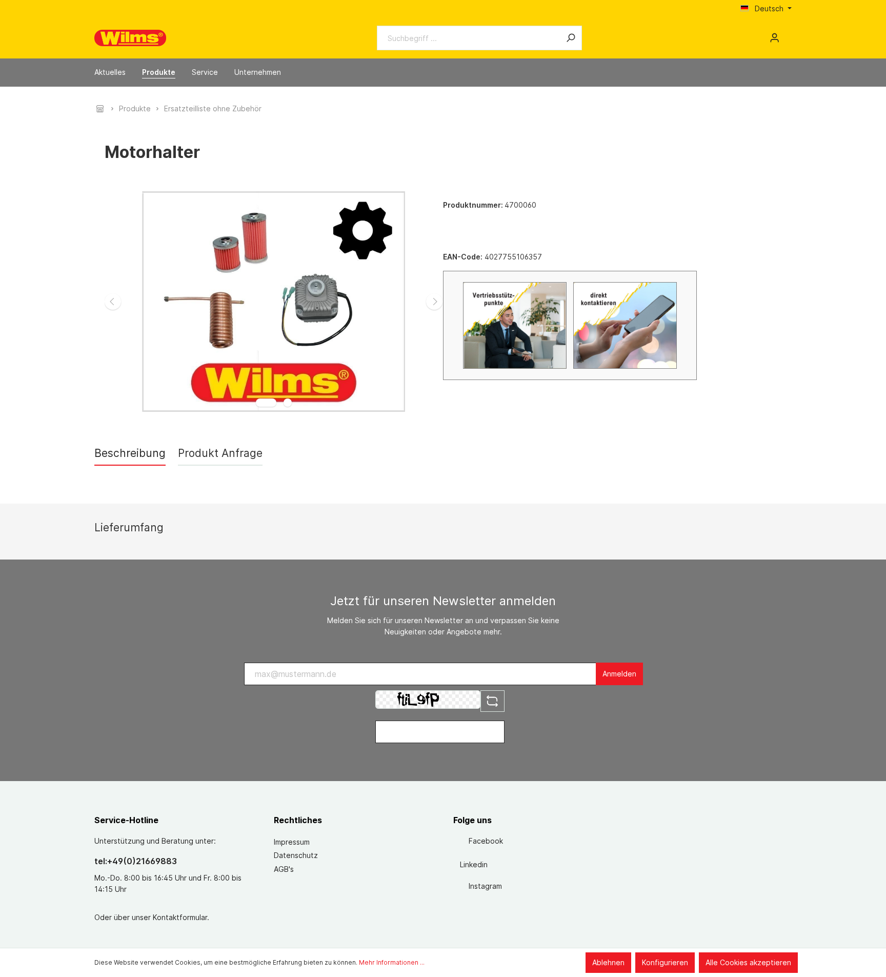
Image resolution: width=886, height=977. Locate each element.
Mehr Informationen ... (392, 962)
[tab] (130, 453)
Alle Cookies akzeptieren (748, 962)
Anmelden (619, 673)
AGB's (284, 869)
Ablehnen (608, 962)
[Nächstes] (434, 301)
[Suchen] (570, 38)
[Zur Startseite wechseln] (130, 38)
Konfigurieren (665, 962)
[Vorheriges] (113, 301)
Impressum (292, 842)
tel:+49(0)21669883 (135, 861)
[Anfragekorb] (787, 34)
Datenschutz (296, 855)
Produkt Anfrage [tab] (220, 453)
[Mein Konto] (774, 38)
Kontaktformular (180, 917)
